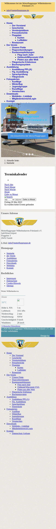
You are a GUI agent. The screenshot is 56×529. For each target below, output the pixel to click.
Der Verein (12, 45)
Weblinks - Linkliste (22, 96)
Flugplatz (16, 35)
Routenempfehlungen (23, 52)
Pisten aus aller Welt (27, 60)
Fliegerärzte (18, 77)
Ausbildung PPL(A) (22, 69)
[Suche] (8, 197)
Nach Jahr (8, 184)
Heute (7, 192)
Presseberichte (20, 33)
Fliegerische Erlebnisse (24, 62)
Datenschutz (12, 281)
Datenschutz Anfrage (21, 433)
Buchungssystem (21, 64)
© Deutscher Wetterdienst (10, 326)
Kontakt (11, 101)
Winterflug (17, 84)
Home (10, 23)
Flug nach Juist (25, 55)
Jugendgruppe (19, 86)
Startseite (10, 253)
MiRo (52, 336)
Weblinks (11, 265)
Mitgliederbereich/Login (24, 99)
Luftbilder (22, 40)
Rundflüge (17, 89)
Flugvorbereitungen (22, 50)
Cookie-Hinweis (14, 283)
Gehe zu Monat (11, 194)
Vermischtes (18, 91)
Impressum (11, 278)
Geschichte (18, 28)
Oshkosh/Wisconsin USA (30, 57)
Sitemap (10, 286)
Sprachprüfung (20, 74)
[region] (28, 130)
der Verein (11, 256)
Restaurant (17, 42)
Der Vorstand (19, 25)
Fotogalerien (13, 79)
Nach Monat (9, 187)
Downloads (12, 94)
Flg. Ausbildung (20, 72)
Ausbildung (13, 67)
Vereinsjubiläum (20, 30)
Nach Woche (10, 189)
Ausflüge (16, 81)
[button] (23, 154)
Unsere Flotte (19, 47)
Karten (20, 38)
